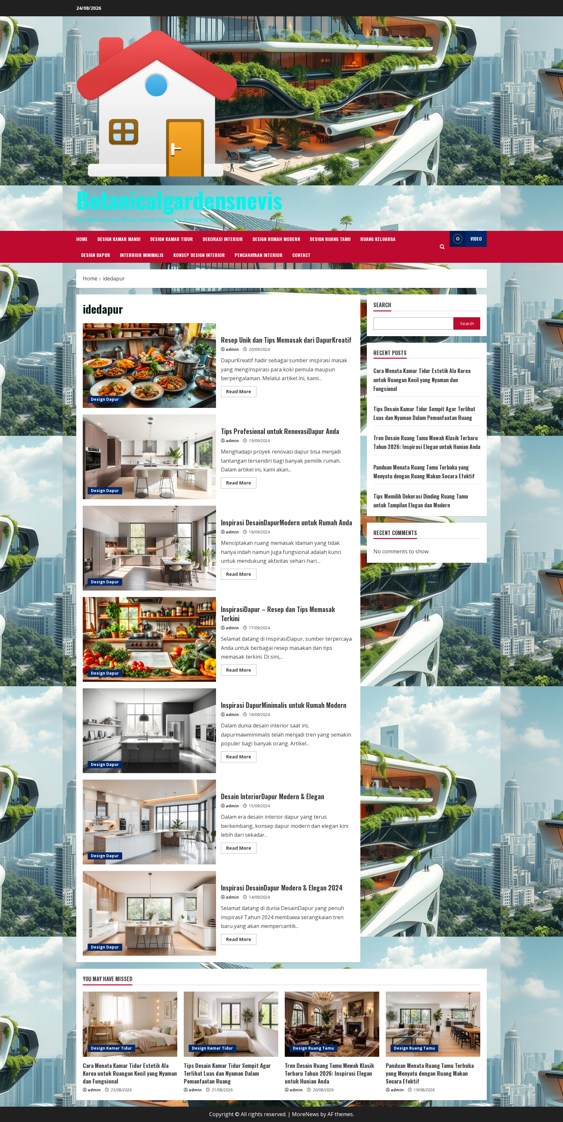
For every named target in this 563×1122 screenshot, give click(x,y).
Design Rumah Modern (276, 238)
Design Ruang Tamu (330, 238)
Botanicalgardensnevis (179, 199)
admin (232, 349)
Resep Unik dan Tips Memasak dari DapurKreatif (149, 365)
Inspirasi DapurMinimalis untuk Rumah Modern (149, 730)
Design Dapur (95, 254)
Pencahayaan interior (258, 254)
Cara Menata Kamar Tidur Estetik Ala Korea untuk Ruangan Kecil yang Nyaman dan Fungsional (421, 380)
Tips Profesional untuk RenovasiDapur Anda (149, 456)
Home (82, 238)
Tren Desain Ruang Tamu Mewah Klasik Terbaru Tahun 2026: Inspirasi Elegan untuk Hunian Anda (329, 1073)
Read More (241, 392)
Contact (301, 254)
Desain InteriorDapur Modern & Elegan (149, 822)
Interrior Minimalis (142, 254)
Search (382, 305)
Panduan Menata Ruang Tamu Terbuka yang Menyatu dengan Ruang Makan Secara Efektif (430, 1073)
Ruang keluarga (378, 238)
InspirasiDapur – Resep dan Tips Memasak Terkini (149, 639)
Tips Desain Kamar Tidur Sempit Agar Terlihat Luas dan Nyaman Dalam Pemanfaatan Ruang (227, 1073)
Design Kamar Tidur (171, 238)
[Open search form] (442, 246)
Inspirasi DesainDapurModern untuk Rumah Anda (149, 548)
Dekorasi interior (223, 238)
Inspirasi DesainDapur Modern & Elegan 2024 (149, 913)
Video (476, 238)
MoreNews (305, 1114)
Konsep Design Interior (199, 254)
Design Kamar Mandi (118, 238)
